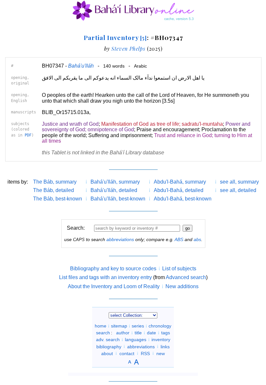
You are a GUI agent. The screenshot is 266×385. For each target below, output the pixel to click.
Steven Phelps (128, 48)
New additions (182, 286)
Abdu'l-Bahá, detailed (178, 190)
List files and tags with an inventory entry (105, 277)
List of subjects (179, 268)
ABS (179, 239)
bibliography (108, 346)
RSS (145, 353)
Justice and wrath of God (70, 124)
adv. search (108, 339)
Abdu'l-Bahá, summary (180, 182)
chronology (160, 325)
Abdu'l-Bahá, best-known (183, 198)
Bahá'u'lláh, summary (115, 182)
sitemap (119, 325)
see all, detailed (238, 190)
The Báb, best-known (57, 198)
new (160, 353)
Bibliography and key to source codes (113, 268)
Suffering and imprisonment (119, 135)
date (151, 332)
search (103, 332)
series (138, 325)
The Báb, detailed (53, 190)
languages (135, 339)
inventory (160, 339)
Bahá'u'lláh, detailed (114, 190)
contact (126, 353)
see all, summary (239, 182)
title (138, 332)
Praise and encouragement (168, 129)
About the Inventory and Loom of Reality (114, 286)
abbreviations (120, 239)
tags (165, 332)
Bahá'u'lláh (81, 66)
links (165, 346)
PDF (28, 135)
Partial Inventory (115, 37)
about (107, 353)
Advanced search (186, 277)
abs (197, 239)
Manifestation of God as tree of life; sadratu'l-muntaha (162, 124)
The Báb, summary (55, 182)
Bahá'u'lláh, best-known (118, 198)
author (122, 332)
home (100, 325)
